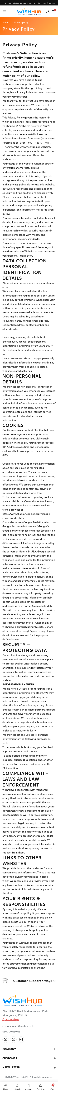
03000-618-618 (11, 1031)
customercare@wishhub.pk (18, 1026)
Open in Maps (10, 1019)
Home (5, 22)
